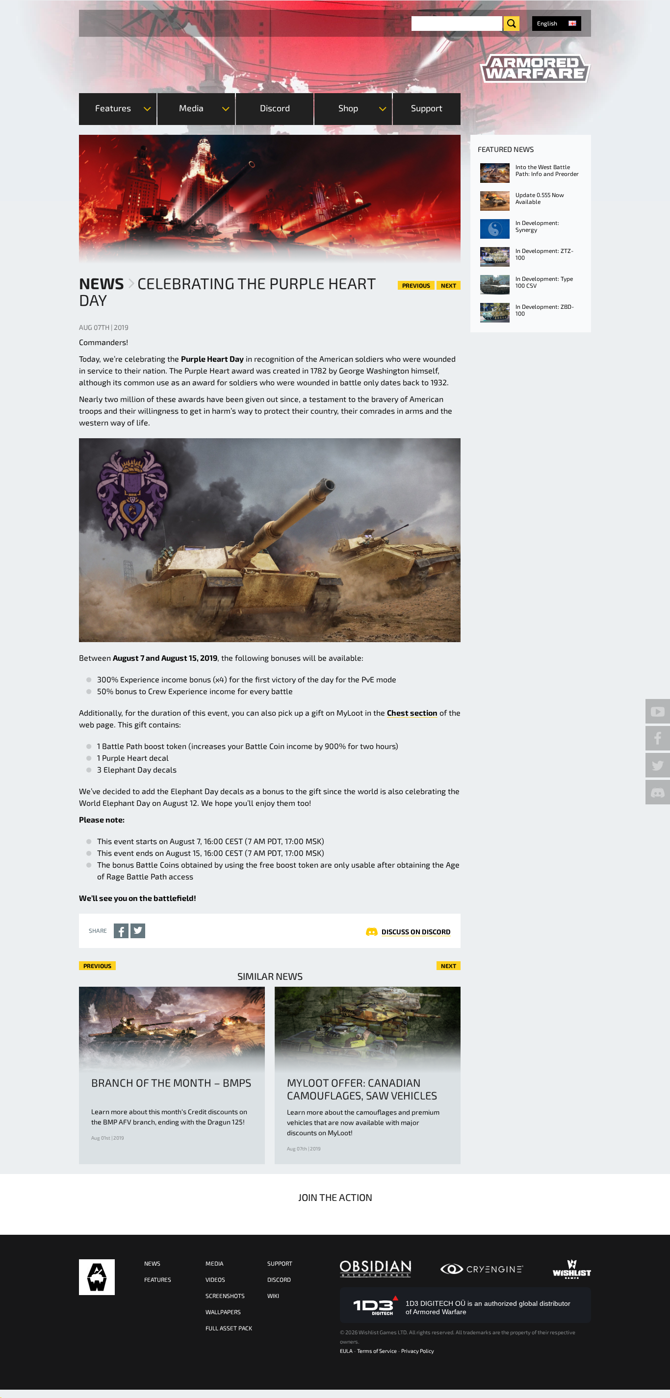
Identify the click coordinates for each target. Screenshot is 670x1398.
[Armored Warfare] (535, 68)
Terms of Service (377, 1351)
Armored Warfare (97, 1277)
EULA (346, 1351)
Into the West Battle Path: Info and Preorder (547, 170)
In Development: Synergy (537, 226)
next (448, 285)
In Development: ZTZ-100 (544, 254)
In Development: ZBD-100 (544, 310)
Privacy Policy (417, 1351)
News (101, 283)
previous (416, 285)
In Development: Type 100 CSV (544, 282)
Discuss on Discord (416, 931)
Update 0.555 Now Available (539, 198)
